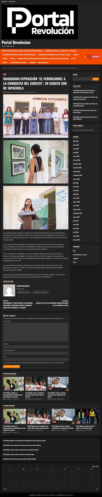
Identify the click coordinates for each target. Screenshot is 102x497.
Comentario (7, 321)
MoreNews (60, 495)
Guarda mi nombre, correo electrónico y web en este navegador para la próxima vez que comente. (34, 363)
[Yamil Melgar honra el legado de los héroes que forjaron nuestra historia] (35, 384)
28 (23, 486)
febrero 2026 (76, 160)
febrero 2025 (76, 202)
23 (51, 483)
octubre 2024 (76, 209)
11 (78, 476)
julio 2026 (75, 141)
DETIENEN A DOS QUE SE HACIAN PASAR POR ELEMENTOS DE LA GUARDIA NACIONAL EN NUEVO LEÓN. (43, 59)
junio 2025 (76, 187)
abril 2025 (75, 194)
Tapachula (33, 62)
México (5, 62)
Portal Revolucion (16, 42)
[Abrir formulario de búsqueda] (85, 56)
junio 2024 (76, 225)
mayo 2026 (76, 149)
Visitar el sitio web (23, 292)
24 (64, 483)
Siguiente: (52, 303)
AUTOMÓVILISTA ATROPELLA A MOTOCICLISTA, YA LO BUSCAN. (61, 51)
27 (10, 486)
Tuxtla (74, 262)
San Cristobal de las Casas (18, 62)
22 (37, 483)
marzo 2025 (76, 198)
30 (51, 486)
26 (92, 483)
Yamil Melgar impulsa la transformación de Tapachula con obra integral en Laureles (12, 395)
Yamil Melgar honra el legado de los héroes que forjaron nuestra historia (34, 395)
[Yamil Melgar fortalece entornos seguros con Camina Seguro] (87, 416)
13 (10, 479)
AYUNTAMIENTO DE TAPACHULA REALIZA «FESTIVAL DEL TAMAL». (54, 55)
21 (23, 483)
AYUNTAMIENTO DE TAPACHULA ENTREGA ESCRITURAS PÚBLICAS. (19, 55)
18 (78, 479)
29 (37, 486)
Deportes (12, 59)
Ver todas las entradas (40, 292)
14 (23, 479)
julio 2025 (75, 183)
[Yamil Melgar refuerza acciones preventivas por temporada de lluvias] (58, 384)
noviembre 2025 (77, 168)
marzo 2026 (76, 156)
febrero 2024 (76, 240)
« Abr (4, 489)
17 (64, 479)
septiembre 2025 (77, 175)
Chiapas (75, 55)
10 (64, 476)
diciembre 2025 (77, 164)
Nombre (6, 344)
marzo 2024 (76, 236)
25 (78, 483)
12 (92, 476)
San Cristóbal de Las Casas (80, 255)
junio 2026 (76, 145)
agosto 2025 (76, 179)
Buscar (75, 74)
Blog (5, 74)
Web (4, 356)
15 (37, 479)
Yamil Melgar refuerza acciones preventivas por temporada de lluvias (57, 395)
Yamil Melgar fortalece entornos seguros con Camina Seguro (85, 427)
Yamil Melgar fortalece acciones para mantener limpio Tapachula (19, 459)
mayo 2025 (76, 190)
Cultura (5, 59)
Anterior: (18, 304)
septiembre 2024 (77, 213)
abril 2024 (75, 232)
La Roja (73, 59)
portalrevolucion (9, 92)
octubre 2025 (76, 171)
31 (64, 486)
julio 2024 (75, 221)
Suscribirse (95, 57)
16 (51, 479)
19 (92, 479)
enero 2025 (76, 206)
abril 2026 (75, 152)
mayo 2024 (76, 228)
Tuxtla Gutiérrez (43, 62)
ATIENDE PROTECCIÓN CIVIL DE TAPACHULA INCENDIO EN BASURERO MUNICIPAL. (22, 51)
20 (10, 483)
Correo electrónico (9, 350)
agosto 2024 (76, 217)
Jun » (97, 489)
